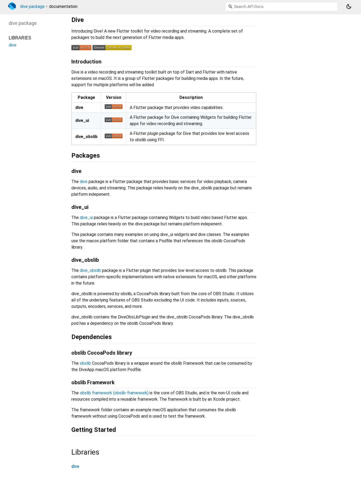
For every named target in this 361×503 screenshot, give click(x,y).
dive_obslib (90, 270)
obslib (85, 363)
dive (83, 181)
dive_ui (86, 217)
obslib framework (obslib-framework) (114, 392)
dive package (32, 6)
